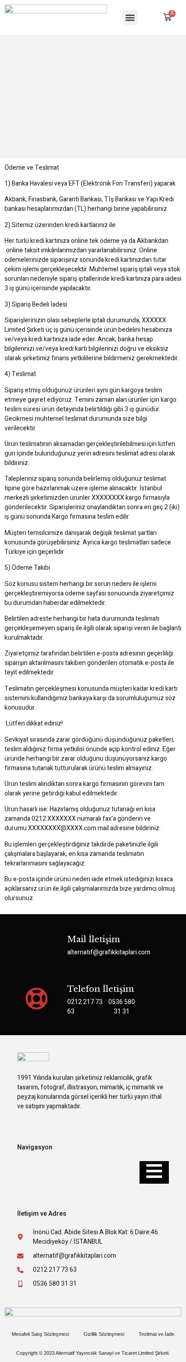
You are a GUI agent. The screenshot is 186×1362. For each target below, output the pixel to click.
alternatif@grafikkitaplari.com (108, 952)
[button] (130, 17)
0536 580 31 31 (121, 1006)
